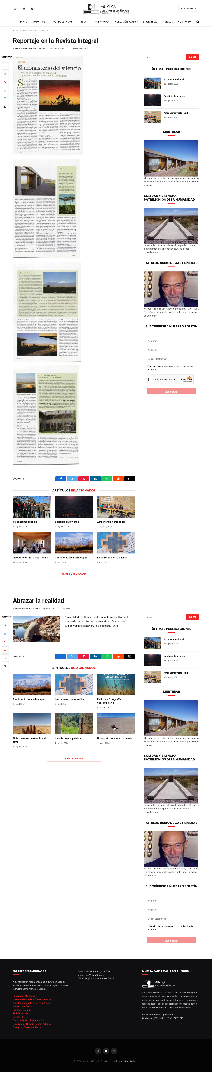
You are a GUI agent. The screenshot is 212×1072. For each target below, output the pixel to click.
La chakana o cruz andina (112, 557)
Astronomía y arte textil (111, 521)
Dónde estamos (63, 22)
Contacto (184, 22)
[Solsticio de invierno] (74, 507)
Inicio (23, 22)
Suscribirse (188, 8)
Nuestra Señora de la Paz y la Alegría (31, 1003)
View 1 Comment (74, 758)
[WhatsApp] (5, 98)
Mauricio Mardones (129, 1061)
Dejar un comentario (74, 574)
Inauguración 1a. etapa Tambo (30, 557)
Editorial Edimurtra (22, 1010)
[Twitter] (5, 74)
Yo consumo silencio (25, 521)
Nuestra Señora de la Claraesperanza (32, 999)
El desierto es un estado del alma (29, 740)
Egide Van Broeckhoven (27, 608)
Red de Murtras (20, 1013)
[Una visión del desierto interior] (116, 723)
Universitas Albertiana (24, 996)
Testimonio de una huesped (71, 557)
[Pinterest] (5, 82)
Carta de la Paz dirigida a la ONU (29, 1020)
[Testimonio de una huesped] (74, 542)
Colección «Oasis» (126, 22)
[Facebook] (5, 65)
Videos (169, 22)
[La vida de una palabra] (74, 723)
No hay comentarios (79, 48)
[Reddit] (5, 90)
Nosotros (38, 22)
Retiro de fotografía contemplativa (109, 701)
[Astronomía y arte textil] (116, 507)
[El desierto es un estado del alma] (32, 723)
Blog (84, 22)
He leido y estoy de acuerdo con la (170, 368)
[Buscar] (197, 21)
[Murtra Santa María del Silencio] (106, 9)
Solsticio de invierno (67, 521)
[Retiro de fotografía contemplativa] (116, 684)
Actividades (102, 22)
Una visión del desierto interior (115, 738)
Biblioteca (150, 22)
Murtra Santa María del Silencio (30, 48)
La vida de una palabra (68, 738)
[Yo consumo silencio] (32, 507)
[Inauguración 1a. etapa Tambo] (32, 542)
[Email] (5, 106)
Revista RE (18, 1017)
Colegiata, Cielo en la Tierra (27, 1027)
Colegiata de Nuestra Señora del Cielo (32, 1024)
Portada (16, 31)
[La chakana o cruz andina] (116, 542)
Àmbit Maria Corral (22, 1006)
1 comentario (66, 608)
